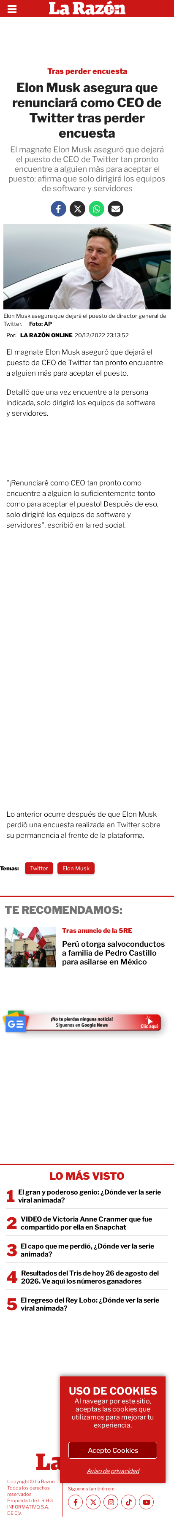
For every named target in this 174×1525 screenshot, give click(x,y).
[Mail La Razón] (115, 209)
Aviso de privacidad (113, 1470)
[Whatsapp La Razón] (96, 209)
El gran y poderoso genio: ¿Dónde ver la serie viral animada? (89, 1196)
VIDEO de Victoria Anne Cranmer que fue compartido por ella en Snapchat (86, 1223)
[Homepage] (87, 8)
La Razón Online (46, 335)
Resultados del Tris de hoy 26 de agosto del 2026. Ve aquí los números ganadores (90, 1277)
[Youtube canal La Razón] (146, 1502)
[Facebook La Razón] (58, 209)
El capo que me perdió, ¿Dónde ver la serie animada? (87, 1250)
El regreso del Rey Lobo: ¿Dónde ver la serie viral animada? (90, 1304)
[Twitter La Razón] (77, 209)
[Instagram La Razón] (110, 1502)
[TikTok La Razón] (128, 1502)
